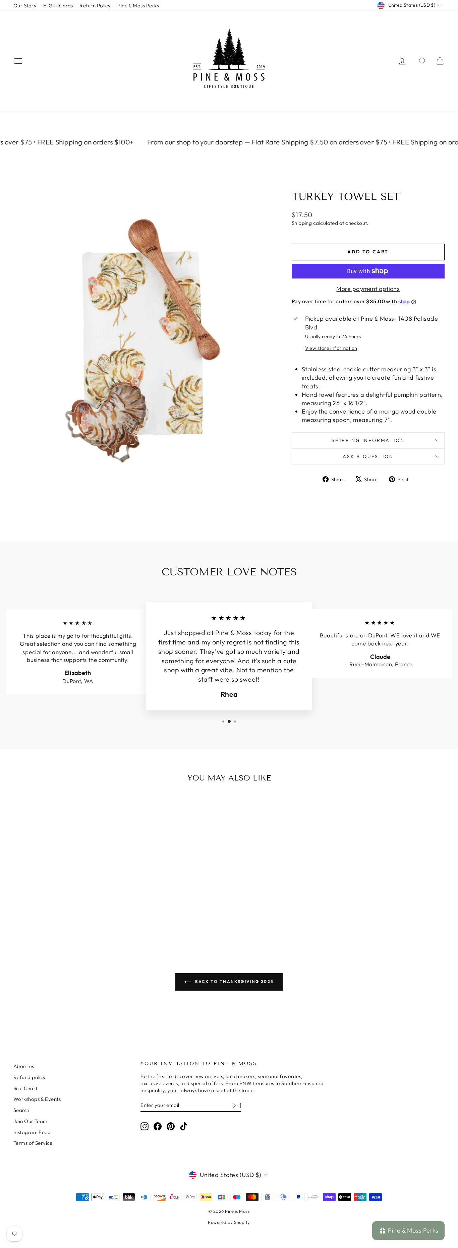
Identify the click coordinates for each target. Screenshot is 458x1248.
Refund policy (29, 1077)
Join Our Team (30, 1121)
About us (23, 1066)
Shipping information (368, 440)
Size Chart (25, 1088)
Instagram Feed (32, 1132)
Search (21, 1110)
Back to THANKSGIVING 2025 (233, 981)
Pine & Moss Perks (138, 5)
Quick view (64, 893)
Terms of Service (32, 1143)
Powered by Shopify (229, 1222)
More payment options (368, 289)
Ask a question (368, 456)
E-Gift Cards (58, 5)
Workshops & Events (37, 1099)
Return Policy (95, 5)
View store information (331, 348)
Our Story (25, 5)
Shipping (302, 223)
